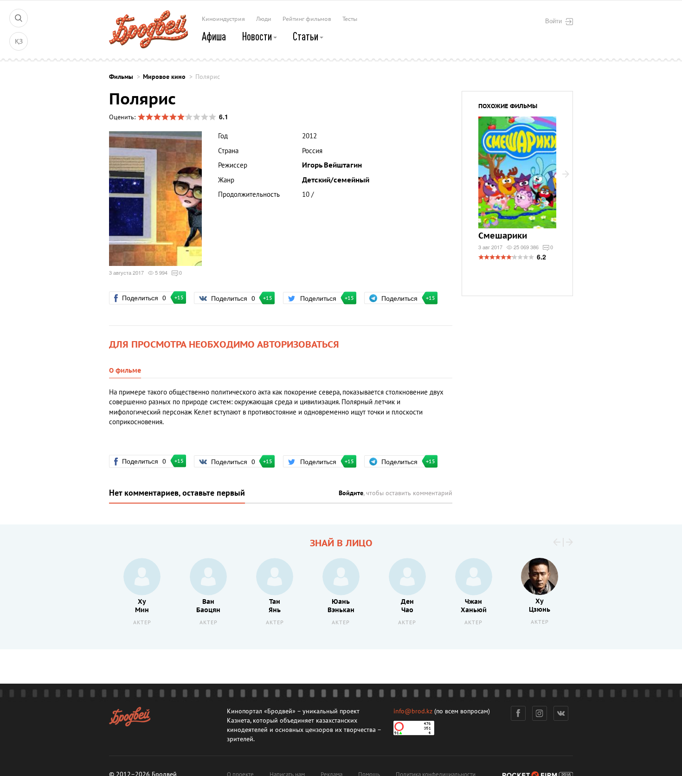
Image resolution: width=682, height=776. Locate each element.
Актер (142, 623)
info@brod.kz (412, 711)
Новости (258, 36)
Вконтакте (560, 713)
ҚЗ (19, 41)
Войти (553, 21)
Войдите (351, 493)
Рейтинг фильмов (307, 19)
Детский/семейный (335, 180)
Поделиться (148, 297)
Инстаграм (539, 713)
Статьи (306, 36)
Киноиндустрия (223, 19)
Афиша (214, 36)
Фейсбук (518, 713)
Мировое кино (164, 77)
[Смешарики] (517, 178)
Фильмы (121, 77)
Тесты (349, 19)
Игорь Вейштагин (332, 165)
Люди (263, 19)
